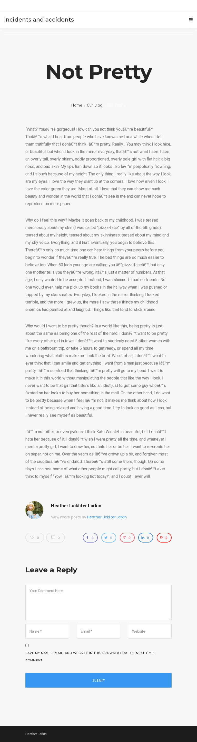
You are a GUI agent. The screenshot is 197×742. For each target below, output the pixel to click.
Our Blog (95, 105)
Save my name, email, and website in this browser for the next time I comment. (90, 656)
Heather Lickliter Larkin (76, 505)
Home (76, 105)
